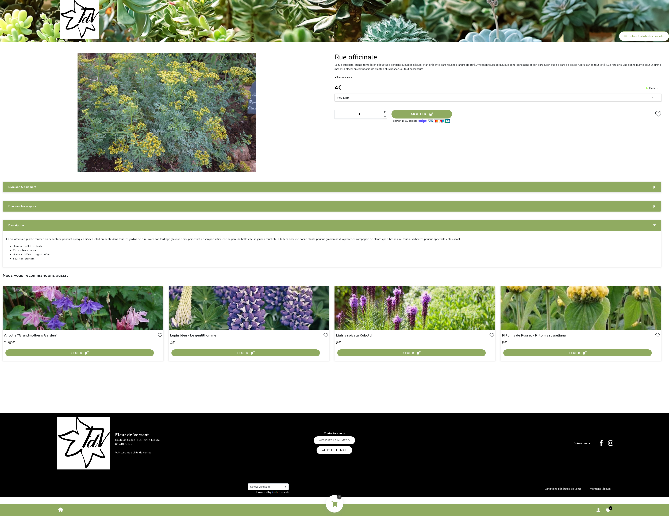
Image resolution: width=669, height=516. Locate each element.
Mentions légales (600, 489)
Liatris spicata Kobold (354, 335)
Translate (284, 492)
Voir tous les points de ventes (133, 452)
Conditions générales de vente (563, 489)
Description (16, 225)
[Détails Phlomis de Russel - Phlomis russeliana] (581, 308)
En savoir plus (344, 77)
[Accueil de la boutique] (60, 509)
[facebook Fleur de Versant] (598, 443)
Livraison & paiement (22, 187)
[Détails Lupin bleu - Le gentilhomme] (249, 308)
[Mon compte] (598, 509)
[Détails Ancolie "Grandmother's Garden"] (83, 308)
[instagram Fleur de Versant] (608, 443)
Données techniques (22, 206)
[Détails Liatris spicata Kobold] (414, 308)
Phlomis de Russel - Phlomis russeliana (534, 335)
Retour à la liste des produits (646, 36)
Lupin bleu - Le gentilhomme (193, 335)
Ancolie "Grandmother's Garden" (30, 335)
